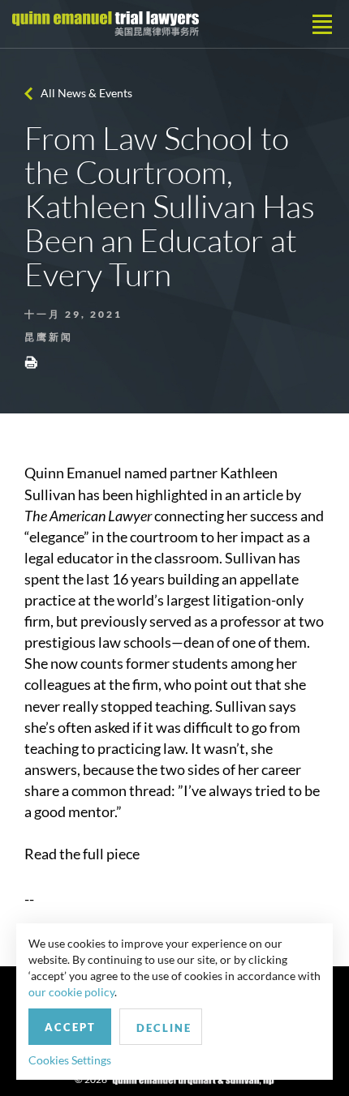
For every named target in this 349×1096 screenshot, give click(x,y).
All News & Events (86, 93)
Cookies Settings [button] (69, 1060)
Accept (70, 1027)
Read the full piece (82, 854)
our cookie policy (71, 992)
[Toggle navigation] (322, 24)
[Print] (30, 361)
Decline (164, 1027)
